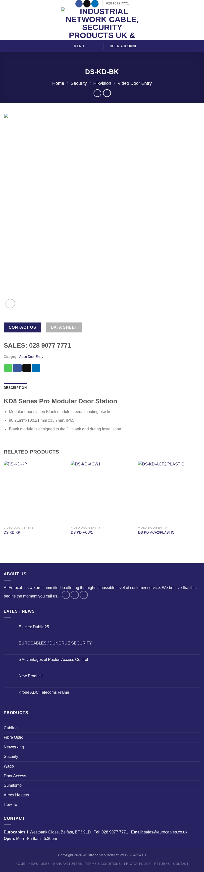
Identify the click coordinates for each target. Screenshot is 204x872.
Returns (162, 864)
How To (10, 804)
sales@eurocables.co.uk (165, 832)
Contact (180, 864)
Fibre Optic (13, 737)
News (33, 864)
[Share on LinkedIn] (36, 368)
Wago (9, 766)
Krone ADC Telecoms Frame (44, 692)
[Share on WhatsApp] (8, 368)
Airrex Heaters (16, 795)
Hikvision (102, 83)
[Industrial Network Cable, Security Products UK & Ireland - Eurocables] (102, 23)
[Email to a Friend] (26, 368)
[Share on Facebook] (17, 368)
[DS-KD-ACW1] (102, 492)
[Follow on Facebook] (79, 3)
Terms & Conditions (103, 864)
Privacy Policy (137, 864)
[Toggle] (198, 728)
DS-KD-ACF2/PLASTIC (156, 532)
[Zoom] (10, 304)
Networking (14, 747)
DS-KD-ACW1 (82, 532)
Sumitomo (13, 785)
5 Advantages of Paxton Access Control (53, 659)
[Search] (97, 46)
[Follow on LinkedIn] (95, 3)
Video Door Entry (135, 83)
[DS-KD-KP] (35, 492)
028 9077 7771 (115, 832)
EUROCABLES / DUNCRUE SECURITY (55, 643)
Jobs (45, 864)
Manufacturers (67, 864)
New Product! (31, 676)
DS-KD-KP (12, 532)
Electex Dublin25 (34, 627)
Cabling (11, 728)
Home (58, 83)
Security (79, 83)
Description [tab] (15, 388)
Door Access (15, 776)
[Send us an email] (87, 3)
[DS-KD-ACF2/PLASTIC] (169, 492)
